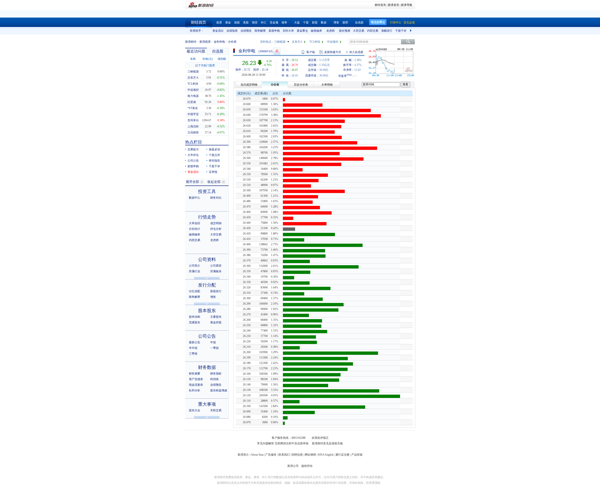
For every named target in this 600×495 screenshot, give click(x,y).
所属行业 (194, 271)
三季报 (193, 353)
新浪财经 (190, 41)
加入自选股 (356, 52)
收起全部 (214, 182)
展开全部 (192, 182)
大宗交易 (358, 30)
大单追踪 (194, 223)
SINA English (326, 454)
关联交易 (215, 410)
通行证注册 (342, 454)
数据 (323, 22)
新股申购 (274, 30)
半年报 (193, 348)
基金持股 (215, 322)
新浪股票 (205, 41)
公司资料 (207, 259)
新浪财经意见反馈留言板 (327, 443)
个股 (306, 22)
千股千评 (400, 30)
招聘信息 (297, 454)
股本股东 (207, 310)
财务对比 (215, 197)
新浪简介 (243, 454)
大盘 (297, 22)
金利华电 (219, 41)
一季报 (214, 348)
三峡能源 (279, 41)
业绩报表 (232, 30)
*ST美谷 (193, 108)
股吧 (345, 22)
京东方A (297, 41)
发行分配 (207, 285)
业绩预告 (246, 30)
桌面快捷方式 (332, 52)
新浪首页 (393, 5)
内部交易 (372, 30)
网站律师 (310, 454)
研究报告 (214, 160)
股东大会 (194, 410)
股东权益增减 (218, 390)
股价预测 (344, 30)
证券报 (213, 172)
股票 (219, 22)
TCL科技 (314, 41)
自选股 (359, 22)
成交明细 (215, 223)
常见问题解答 (265, 443)
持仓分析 (215, 228)
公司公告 (193, 160)
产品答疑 (357, 454)
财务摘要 (194, 373)
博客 (336, 22)
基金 (228, 22)
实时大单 (288, 30)
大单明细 (327, 84)
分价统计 (194, 228)
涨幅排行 (386, 30)
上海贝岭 (193, 126)
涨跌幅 (222, 58)
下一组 (411, 30)
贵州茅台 (193, 120)
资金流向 (218, 30)
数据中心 (194, 197)
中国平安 (193, 114)
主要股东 (215, 316)
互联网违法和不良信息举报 (291, 443)
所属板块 (215, 271)
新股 (315, 22)
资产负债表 (196, 379)
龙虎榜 (330, 30)
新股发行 (215, 291)
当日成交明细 (248, 84)
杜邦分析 (194, 390)
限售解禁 (260, 30)
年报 (213, 342)
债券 (284, 22)
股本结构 (194, 316)
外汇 (263, 22)
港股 (237, 22)
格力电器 (193, 96)
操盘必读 (214, 149)
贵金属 (274, 22)
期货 (255, 22)
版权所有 (307, 466)
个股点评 (214, 155)
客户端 (310, 52)
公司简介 (194, 265)
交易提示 (193, 149)
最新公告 (194, 342)
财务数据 (207, 367)
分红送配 (194, 291)
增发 (213, 297)
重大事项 (207, 404)
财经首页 (380, 5)
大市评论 (193, 155)
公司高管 (215, 265)
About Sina (257, 454)
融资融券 (316, 30)
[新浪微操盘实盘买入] (277, 51)
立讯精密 (193, 132)
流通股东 (194, 322)
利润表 (214, 379)
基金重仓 (302, 30)
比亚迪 (192, 102)
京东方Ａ (193, 77)
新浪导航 (406, 5)
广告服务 (271, 454)
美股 (246, 22)
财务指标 (215, 373)
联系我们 (284, 454)
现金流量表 (196, 384)
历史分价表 (301, 84)
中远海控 (332, 41)
